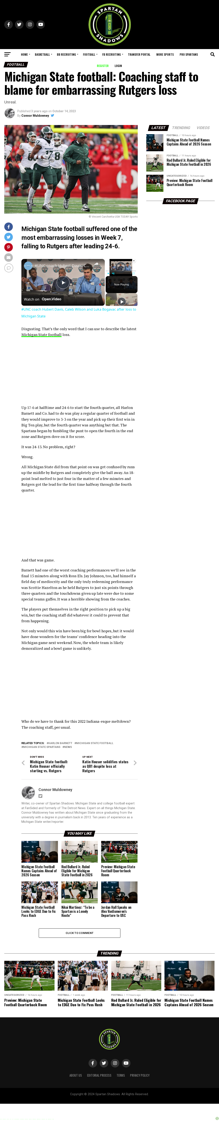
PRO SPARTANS (189, 54)
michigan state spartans (41, 747)
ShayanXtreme (120, 1098)
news (68, 747)
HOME (24, 54)
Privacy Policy (139, 1075)
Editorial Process (99, 1075)
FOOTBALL (89, 54)
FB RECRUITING (111, 54)
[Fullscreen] (133, 273)
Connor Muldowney (35, 115)
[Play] (108, 273)
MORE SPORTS (165, 54)
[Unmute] (113, 273)
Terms (121, 1075)
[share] (96, 264)
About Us (76, 1075)
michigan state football (94, 743)
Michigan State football (41, 334)
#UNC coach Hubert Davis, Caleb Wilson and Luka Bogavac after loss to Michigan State (62, 265)
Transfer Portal (139, 54)
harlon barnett (60, 743)
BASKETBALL (42, 54)
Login (118, 65)
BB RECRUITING (66, 54)
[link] (28, 266)
